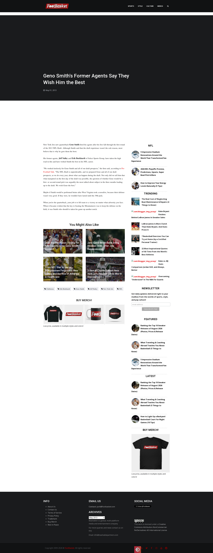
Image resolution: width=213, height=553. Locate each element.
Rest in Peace (53, 525)
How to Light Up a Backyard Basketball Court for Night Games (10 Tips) (153, 419)
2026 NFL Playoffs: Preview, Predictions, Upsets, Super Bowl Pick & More (153, 172)
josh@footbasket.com (106, 506)
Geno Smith (80, 289)
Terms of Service (55, 513)
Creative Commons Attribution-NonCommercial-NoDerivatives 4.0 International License (150, 527)
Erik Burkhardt (65, 289)
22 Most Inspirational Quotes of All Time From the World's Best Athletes (155, 251)
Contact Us (52, 509)
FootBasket (69, 548)
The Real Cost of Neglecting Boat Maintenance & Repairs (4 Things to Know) (155, 202)
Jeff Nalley (93, 289)
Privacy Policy (53, 516)
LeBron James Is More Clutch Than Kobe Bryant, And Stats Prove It (154, 227)
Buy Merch (52, 522)
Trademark (52, 519)
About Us (51, 506)
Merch (160, 6)
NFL (120, 289)
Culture (150, 6)
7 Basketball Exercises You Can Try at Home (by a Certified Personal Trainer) (155, 239)
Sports (131, 6)
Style (140, 6)
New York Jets (108, 289)
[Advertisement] (106, 117)
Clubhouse (50, 289)
